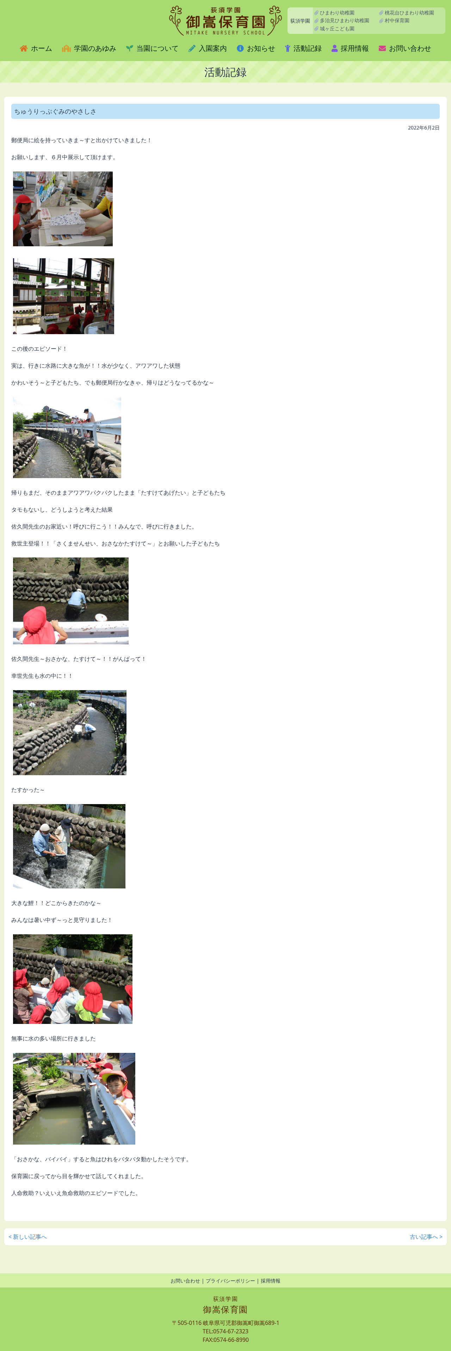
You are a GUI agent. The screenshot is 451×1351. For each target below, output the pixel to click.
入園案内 (212, 48)
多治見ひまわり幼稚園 (344, 20)
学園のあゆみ (94, 48)
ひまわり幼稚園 (336, 12)
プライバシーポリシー (230, 1280)
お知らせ (260, 48)
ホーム (40, 48)
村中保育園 (396, 20)
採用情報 (354, 48)
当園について (157, 48)
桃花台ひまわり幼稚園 (408, 12)
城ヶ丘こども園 (336, 28)
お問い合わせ (409, 48)
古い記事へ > (426, 1237)
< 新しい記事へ (27, 1237)
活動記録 (307, 48)
